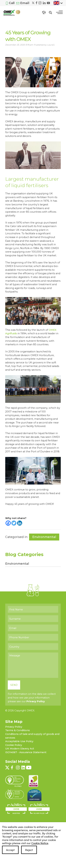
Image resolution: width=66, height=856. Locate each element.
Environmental (44, 537)
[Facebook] (8, 523)
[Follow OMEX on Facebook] (36, 3)
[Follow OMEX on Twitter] (33, 3)
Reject (29, 850)
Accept (10, 850)
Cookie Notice (39, 843)
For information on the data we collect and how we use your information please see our (32, 697)
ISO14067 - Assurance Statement (25, 752)
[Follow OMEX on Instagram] (40, 3)
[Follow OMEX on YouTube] (48, 3)
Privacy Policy (35, 701)
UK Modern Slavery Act (19, 748)
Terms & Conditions (17, 730)
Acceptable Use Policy (19, 741)
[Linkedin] (19, 523)
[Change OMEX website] (44, 12)
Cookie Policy (13, 745)
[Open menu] (59, 12)
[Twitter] (13, 523)
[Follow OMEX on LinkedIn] (44, 3)
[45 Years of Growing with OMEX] (33, 71)
